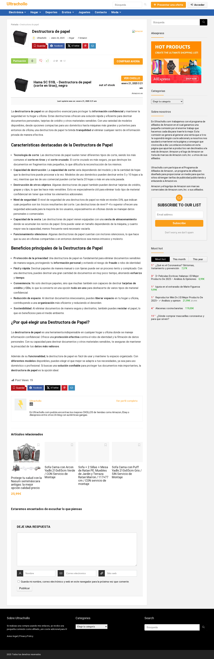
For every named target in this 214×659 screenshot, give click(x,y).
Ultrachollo (41, 38)
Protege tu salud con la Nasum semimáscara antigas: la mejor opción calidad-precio (26, 483)
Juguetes (84, 12)
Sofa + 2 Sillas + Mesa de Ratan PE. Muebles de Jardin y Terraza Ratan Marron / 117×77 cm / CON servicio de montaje (93, 476)
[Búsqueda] (145, 5)
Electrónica (16, 12)
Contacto (101, 12)
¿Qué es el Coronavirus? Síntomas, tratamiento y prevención (172, 267)
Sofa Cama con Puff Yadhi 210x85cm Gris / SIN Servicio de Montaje (127, 472)
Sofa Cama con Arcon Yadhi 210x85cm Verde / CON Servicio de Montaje (60, 472)
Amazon (83, 38)
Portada (14, 24)
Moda (114, 12)
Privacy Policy (26, 636)
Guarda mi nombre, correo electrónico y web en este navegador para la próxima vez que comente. (75, 581)
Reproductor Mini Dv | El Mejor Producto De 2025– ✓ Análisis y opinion (177, 299)
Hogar (34, 12)
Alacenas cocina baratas (169, 308)
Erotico (66, 12)
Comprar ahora (128, 61)
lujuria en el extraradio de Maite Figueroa (177, 286)
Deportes (51, 12)
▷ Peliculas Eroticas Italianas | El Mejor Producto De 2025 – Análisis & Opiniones (175, 278)
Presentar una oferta (170, 4)
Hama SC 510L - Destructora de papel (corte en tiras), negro (62, 84)
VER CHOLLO (132, 78)
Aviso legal (12, 636)
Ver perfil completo (127, 400)
